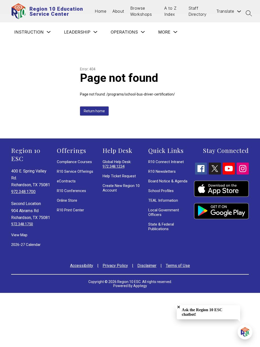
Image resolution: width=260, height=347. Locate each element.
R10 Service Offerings (75, 171)
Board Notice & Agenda (167, 181)
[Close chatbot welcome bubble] (178, 307)
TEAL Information (163, 200)
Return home (94, 111)
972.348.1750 (22, 224)
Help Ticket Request (119, 176)
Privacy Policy (115, 265)
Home (100, 11)
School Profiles (161, 190)
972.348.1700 (23, 191)
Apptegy (140, 286)
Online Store (67, 200)
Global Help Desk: (117, 164)
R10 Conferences (71, 190)
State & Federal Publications (161, 226)
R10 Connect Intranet (166, 162)
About (118, 11)
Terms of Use (178, 265)
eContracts (66, 181)
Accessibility (81, 265)
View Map (19, 235)
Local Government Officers (163, 212)
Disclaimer (146, 265)
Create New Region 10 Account (121, 188)
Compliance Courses (74, 162)
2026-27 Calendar (26, 244)
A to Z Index (170, 11)
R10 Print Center (70, 210)
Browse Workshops (141, 11)
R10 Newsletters (162, 171)
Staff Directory (197, 11)
